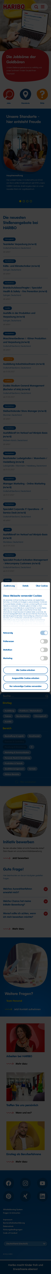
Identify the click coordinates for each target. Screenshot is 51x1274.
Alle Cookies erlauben (25, 670)
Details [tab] (26, 585)
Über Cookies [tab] (42, 585)
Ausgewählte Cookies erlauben (25, 678)
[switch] (44, 641)
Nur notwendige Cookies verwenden (25, 686)
